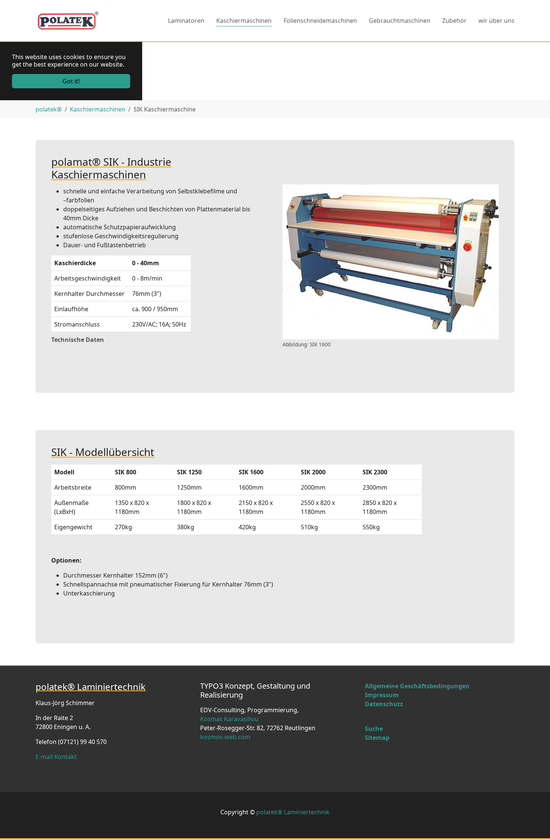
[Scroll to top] (534, 823)
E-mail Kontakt (56, 757)
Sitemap (377, 738)
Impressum (382, 695)
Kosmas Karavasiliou (229, 719)
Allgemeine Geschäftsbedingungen (417, 686)
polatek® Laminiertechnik (293, 812)
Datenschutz (384, 704)
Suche (374, 729)
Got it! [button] (71, 81)
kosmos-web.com (225, 737)
